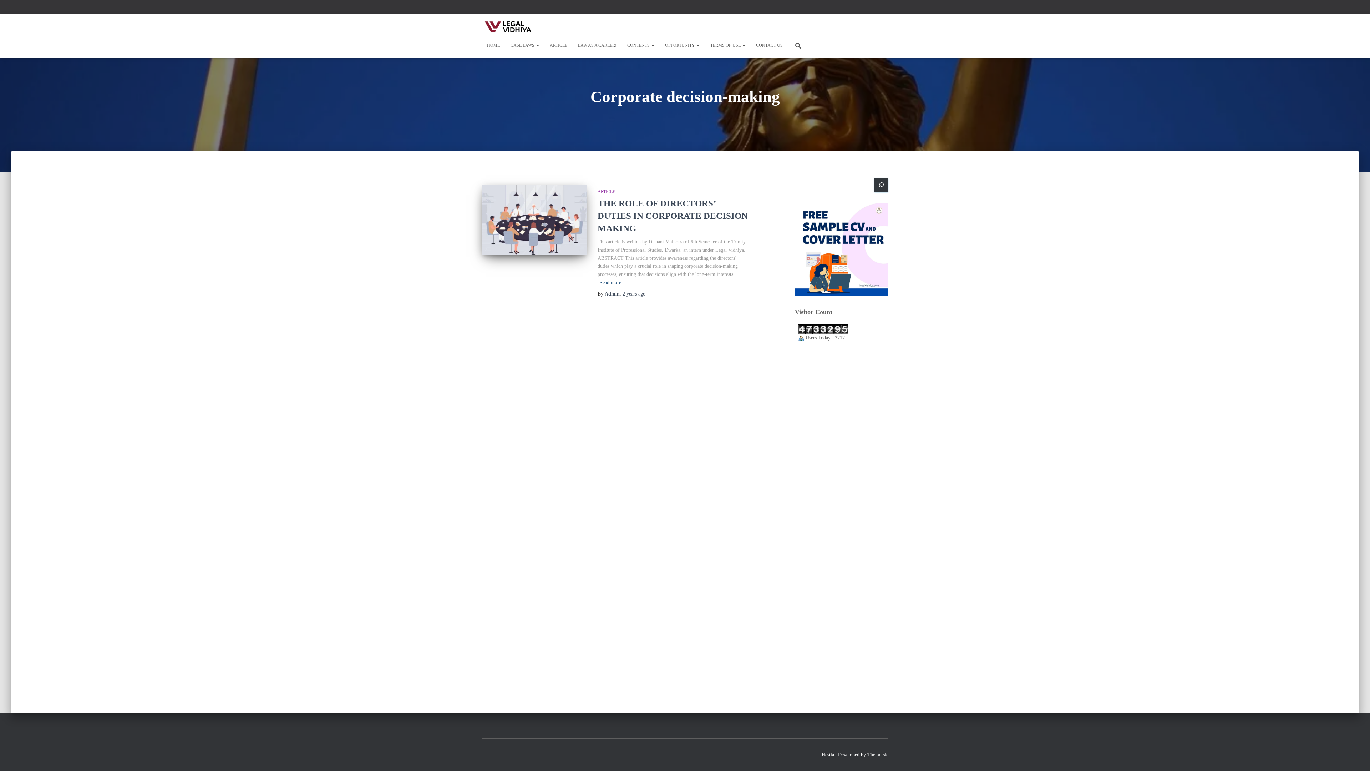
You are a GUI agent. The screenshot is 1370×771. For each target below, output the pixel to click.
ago (634, 294)
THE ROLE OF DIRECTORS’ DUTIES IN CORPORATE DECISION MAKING (673, 215)
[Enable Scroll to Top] (1356, 757)
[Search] (881, 185)
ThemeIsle (877, 754)
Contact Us (769, 45)
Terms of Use (726, 45)
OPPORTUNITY (680, 45)
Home (493, 45)
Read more (610, 282)
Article (558, 45)
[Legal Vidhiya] (508, 27)
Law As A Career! (597, 45)
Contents (639, 45)
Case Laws (523, 45)
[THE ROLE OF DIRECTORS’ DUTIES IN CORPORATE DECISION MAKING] (534, 220)
